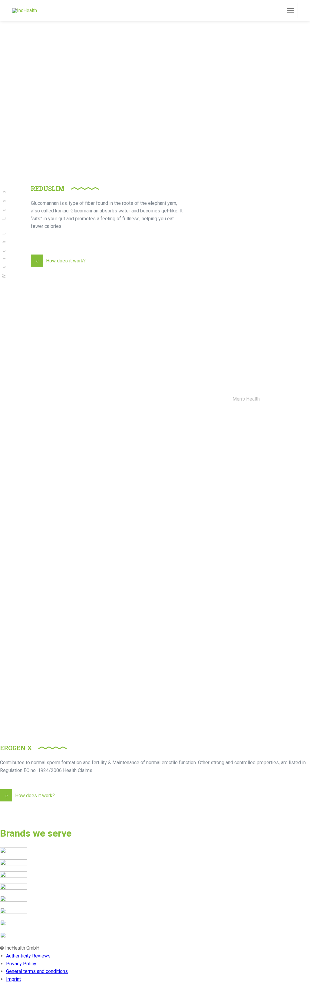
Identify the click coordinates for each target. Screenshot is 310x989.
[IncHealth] (24, 10)
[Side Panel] (290, 10)
